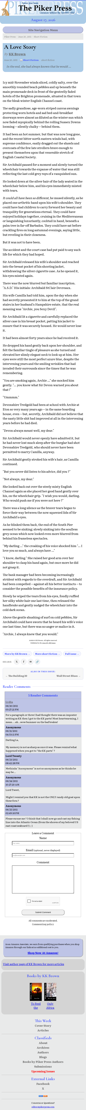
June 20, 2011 (24, 36)
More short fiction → (47, 653)
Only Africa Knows (50, 1007)
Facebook (43, 1084)
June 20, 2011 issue (48, 643)
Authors (43, 1052)
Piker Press (10, 36)
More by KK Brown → (17, 653)
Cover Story (43, 1025)
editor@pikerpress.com (43, 1106)
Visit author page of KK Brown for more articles (33, 964)
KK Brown (17, 53)
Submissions (43, 1066)
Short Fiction (40, 36)
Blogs (43, 1057)
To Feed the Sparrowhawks (35, 1009)
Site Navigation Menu (43, 30)
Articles (43, 1030)
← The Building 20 (16, 676)
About (43, 1043)
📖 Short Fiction (29, 60)
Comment (43, 862)
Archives (43, 1047)
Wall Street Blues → (68, 676)
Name (43, 838)
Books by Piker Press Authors (43, 1062)
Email (43, 850)
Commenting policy (43, 924)
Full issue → (72, 653)
